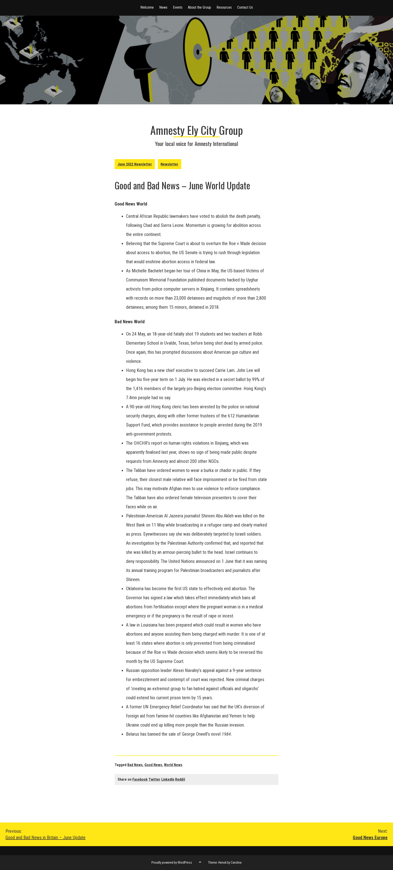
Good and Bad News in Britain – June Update (45, 834)
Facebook (140, 779)
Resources (224, 7)
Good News (153, 765)
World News (173, 765)
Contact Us (245, 7)
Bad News (135, 765)
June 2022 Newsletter (135, 164)
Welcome (147, 7)
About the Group (199, 7)
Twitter (154, 779)
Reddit (180, 779)
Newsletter (169, 164)
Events (177, 7)
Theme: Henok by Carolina (225, 863)
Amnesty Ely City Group (196, 130)
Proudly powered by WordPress (171, 863)
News (163, 7)
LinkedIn (167, 779)
